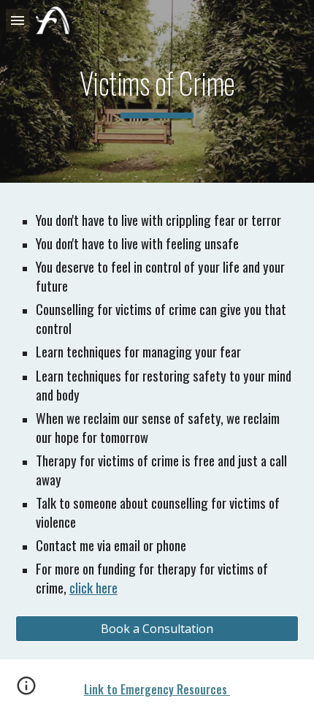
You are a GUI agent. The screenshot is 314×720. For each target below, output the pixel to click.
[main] (157, 91)
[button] (17, 20)
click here (93, 587)
